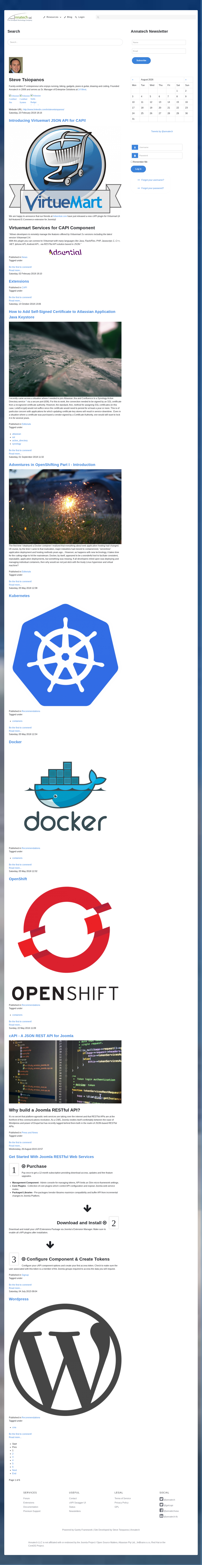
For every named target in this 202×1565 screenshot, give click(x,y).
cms (14, 1427)
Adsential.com (60, 216)
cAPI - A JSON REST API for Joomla (41, 1036)
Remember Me (140, 162)
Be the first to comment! (20, 267)
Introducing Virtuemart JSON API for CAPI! (47, 120)
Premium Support (31, 1511)
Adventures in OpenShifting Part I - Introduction (52, 465)
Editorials (26, 424)
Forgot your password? (152, 188)
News (24, 257)
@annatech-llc (171, 1516)
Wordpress (19, 1299)
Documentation (30, 1507)
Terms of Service (123, 1498)
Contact (73, 1498)
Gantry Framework (83, 1530)
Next (14, 1470)
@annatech (169, 1500)
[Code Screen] (65, 1072)
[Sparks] (65, 506)
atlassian (16, 434)
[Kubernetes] (65, 655)
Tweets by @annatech (162, 131)
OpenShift (18, 879)
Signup (25, 1275)
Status (72, 1507)
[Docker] (65, 796)
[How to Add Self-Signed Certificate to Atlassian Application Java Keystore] (65, 359)
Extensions (19, 281)
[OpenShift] (65, 943)
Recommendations (31, 711)
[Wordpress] (65, 1359)
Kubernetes (19, 596)
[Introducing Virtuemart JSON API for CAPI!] (65, 170)
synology (16, 444)
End (14, 1473)
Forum (26, 1498)
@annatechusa (171, 1511)
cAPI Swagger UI (77, 1503)
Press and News (30, 1132)
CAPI (24, 287)
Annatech (135, 1530)
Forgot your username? (152, 180)
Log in (138, 169)
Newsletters (75, 1511)
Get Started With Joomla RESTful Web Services (51, 1157)
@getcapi (168, 1505)
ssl (13, 437)
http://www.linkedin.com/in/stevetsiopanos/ (43, 109)
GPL (117, 1507)
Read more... (15, 270)
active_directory (20, 440)
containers (17, 721)
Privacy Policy (121, 1503)
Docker (15, 742)
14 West (82, 89)
